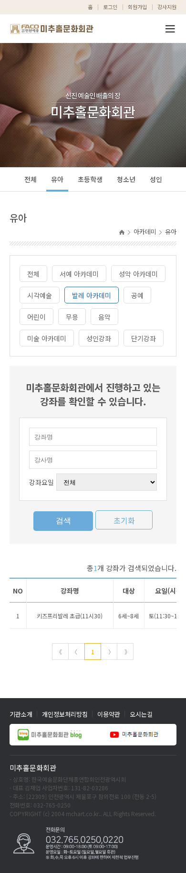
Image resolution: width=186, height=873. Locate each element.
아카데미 (145, 231)
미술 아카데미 (46, 338)
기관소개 (21, 714)
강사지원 (166, 7)
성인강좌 (98, 338)
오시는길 (141, 714)
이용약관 (108, 714)
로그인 (110, 7)
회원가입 (137, 7)
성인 (156, 179)
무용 (72, 317)
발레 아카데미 (91, 295)
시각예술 (39, 295)
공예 (137, 295)
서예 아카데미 (79, 274)
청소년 (126, 179)
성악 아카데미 (138, 274)
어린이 (36, 317)
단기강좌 (143, 338)
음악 (104, 317)
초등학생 (90, 179)
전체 (30, 179)
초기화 (124, 520)
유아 (57, 179)
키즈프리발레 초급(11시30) (70, 616)
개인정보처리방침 (65, 714)
